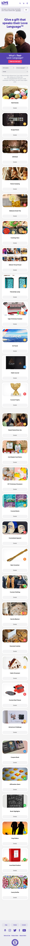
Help (6, 925)
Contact (24, 925)
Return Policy (23, 935)
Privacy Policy (14, 935)
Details (15, 108)
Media (15, 925)
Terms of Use (7, 935)
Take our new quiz (15, 61)
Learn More (18, 10)
